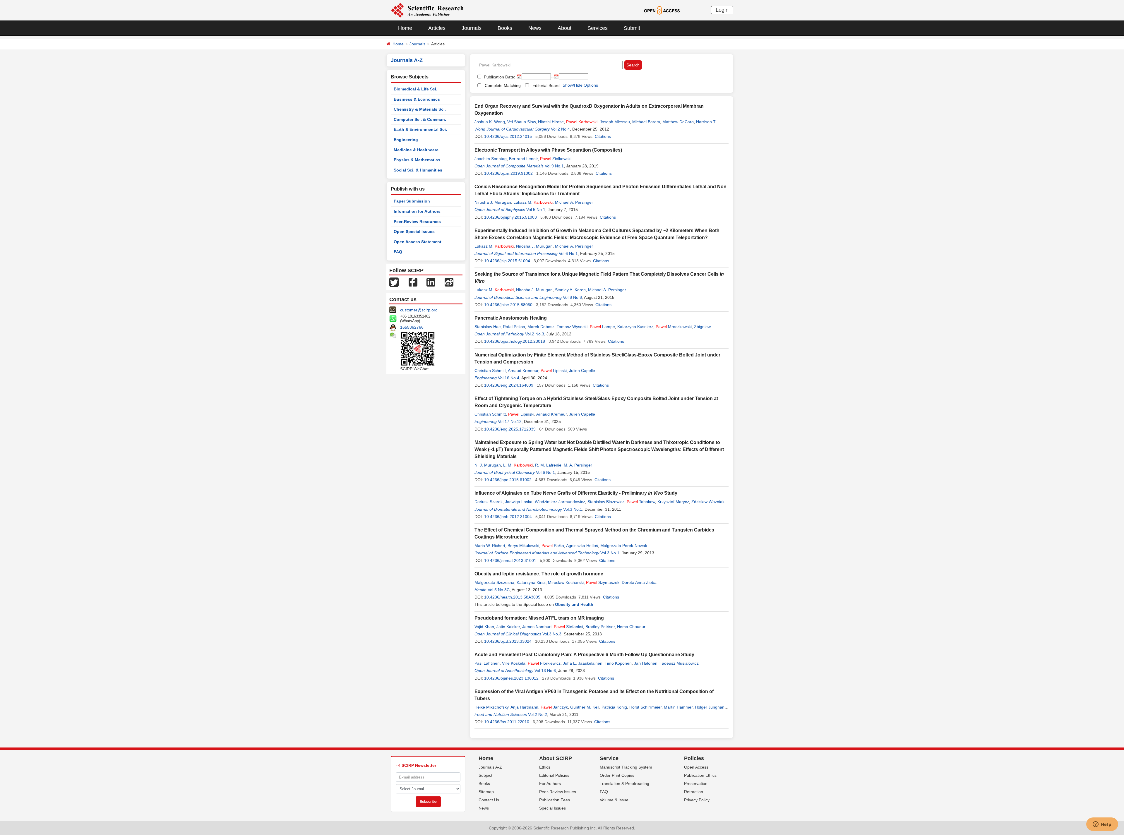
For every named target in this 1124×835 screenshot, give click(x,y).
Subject (485, 775)
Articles (437, 28)
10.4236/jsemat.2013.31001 (510, 560)
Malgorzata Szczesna (494, 582)
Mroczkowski (674, 326)
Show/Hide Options (580, 85)
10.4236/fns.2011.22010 (506, 721)
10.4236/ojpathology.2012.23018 (514, 341)
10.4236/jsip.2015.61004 (507, 260)
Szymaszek (602, 582)
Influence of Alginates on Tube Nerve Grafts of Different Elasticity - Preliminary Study (575, 493)
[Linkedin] (430, 282)
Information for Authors (417, 211)
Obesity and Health (574, 604)
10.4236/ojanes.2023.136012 (511, 678)
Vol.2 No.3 (534, 334)
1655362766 (412, 327)
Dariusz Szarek (488, 501)
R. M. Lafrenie (548, 465)
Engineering (406, 139)
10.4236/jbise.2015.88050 (508, 304)
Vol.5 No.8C (499, 589)
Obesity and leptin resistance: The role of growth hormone (538, 573)
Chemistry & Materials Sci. (420, 109)
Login (722, 10)
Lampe (602, 326)
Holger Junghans (711, 707)
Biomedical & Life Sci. (415, 89)
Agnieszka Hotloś (582, 545)
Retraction (693, 791)
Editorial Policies (554, 775)
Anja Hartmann (524, 707)
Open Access (696, 767)
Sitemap (486, 791)
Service (609, 758)
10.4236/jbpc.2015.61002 (508, 479)
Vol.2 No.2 (537, 714)
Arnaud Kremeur (523, 370)
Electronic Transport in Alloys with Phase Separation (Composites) (548, 150)
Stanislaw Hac (487, 326)
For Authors (550, 783)
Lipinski (554, 370)
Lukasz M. (533, 202)
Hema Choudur (631, 626)
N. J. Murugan (487, 465)
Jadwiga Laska (518, 501)
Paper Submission (412, 201)
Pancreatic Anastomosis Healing (510, 318)
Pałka (553, 545)
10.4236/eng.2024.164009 (508, 385)
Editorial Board (546, 85)
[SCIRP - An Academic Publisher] (427, 10)
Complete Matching (503, 85)
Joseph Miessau (615, 121)
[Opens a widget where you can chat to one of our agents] (1102, 824)
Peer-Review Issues (557, 791)
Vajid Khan (484, 626)
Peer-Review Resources (417, 221)
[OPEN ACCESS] (662, 10)
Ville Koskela (513, 663)
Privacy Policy (697, 800)
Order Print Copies (617, 775)
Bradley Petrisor (600, 626)
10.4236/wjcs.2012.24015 (508, 136)
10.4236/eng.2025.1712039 (510, 429)
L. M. (518, 465)
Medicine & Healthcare (416, 150)
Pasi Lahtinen (487, 663)
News (535, 28)
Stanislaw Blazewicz (605, 501)
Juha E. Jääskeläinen (582, 663)
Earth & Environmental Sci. (420, 129)
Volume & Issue (614, 800)
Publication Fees (554, 800)
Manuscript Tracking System (626, 767)
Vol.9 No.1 (554, 166)
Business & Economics (417, 99)
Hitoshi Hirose (551, 121)
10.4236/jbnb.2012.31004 (508, 516)
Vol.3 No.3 (551, 634)
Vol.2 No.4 (560, 129)
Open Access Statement (417, 241)
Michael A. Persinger (574, 202)
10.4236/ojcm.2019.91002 (508, 173)
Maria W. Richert (489, 545)
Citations (603, 136)
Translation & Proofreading (624, 783)
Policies (694, 758)
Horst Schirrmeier (645, 707)
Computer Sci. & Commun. (420, 119)
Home (405, 28)
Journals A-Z (490, 767)
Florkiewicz (544, 663)
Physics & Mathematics (417, 159)
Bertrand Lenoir (523, 158)
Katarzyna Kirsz (531, 582)
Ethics (544, 767)
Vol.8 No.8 (572, 297)
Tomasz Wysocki (572, 326)
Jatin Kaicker (508, 626)
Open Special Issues (414, 231)
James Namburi (536, 626)
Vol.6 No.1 (568, 253)
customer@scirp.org (419, 310)
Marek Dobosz (540, 326)
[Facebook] (413, 282)
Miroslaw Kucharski (566, 582)
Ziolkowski (555, 158)
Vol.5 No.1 (535, 209)
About (564, 28)
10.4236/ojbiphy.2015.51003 (510, 217)
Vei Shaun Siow (521, 121)
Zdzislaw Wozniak (707, 501)
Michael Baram (646, 121)
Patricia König (614, 707)
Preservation (695, 783)
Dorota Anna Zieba (639, 582)
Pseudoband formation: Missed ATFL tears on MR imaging (539, 617)
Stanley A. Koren (570, 289)
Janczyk (554, 707)
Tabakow (641, 501)
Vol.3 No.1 (572, 509)
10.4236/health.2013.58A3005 (512, 597)
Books (505, 28)
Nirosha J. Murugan (492, 202)
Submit (632, 28)
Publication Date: (499, 77)
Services (597, 28)
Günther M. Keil (584, 707)
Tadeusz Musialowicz (679, 663)
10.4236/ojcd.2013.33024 (508, 641)
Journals (472, 28)
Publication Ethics (700, 775)
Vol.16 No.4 (508, 378)
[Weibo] (449, 282)
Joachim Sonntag (490, 158)
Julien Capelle (582, 370)
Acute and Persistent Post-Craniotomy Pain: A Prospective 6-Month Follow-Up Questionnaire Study (584, 654)
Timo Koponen (618, 663)
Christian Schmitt (490, 370)
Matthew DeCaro (678, 121)
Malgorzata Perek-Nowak (623, 545)
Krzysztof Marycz (673, 501)
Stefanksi (568, 626)
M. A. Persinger (578, 465)
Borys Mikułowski (523, 545)
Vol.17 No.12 (510, 421)
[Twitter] (394, 282)
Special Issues (552, 808)
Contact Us (489, 800)
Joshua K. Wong (489, 121)
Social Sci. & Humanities (418, 170)
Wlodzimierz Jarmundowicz (560, 501)
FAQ (398, 251)
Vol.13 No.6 (545, 670)
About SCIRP (555, 758)
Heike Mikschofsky (491, 707)
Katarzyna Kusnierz (635, 326)
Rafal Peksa (514, 326)
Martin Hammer (678, 707)
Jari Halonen (645, 663)
